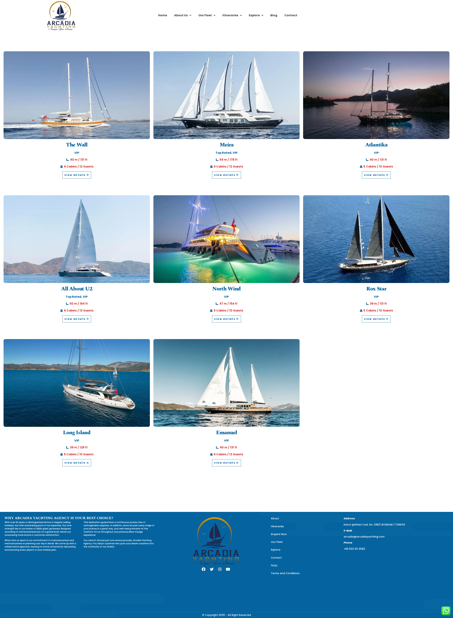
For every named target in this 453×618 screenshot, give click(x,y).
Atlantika (376, 145)
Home (162, 15)
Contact (290, 15)
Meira (227, 145)
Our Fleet (205, 15)
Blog (273, 15)
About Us (181, 15)
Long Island (76, 433)
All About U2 (76, 289)
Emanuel (226, 433)
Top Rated (223, 153)
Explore (254, 15)
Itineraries (230, 15)
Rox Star (376, 289)
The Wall (76, 145)
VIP (76, 153)
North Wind (226, 289)
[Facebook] (203, 569)
